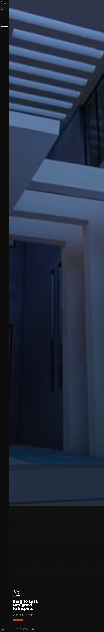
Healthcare (2, 21)
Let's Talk (3, 26)
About (2, 9)
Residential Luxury (3, 18)
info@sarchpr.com (3, 630)
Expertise (2, 12)
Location (31, 628)
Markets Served (25, 628)
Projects (2, 13)
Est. (13, 628)
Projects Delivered (18, 628)
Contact (2, 15)
